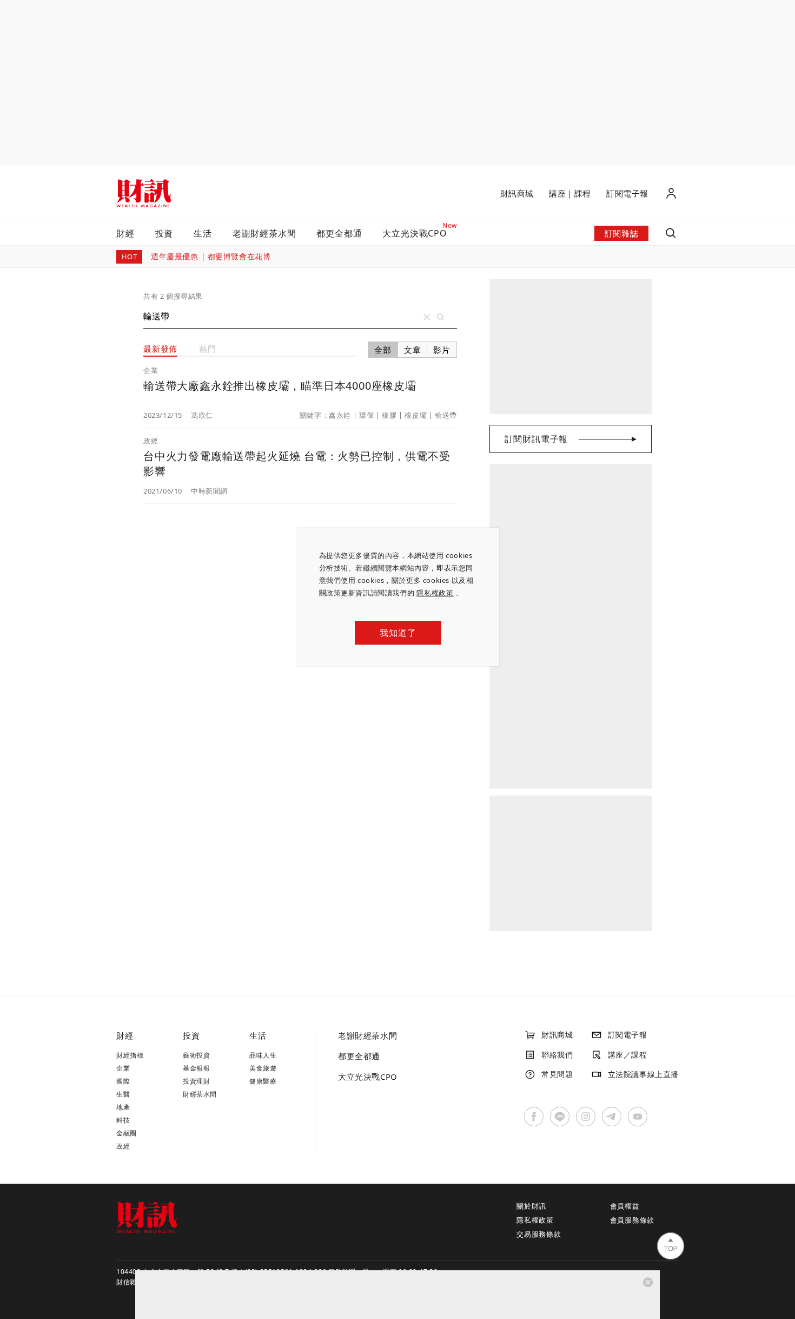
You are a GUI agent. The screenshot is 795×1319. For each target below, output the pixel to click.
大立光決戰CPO (368, 1076)
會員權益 (625, 1206)
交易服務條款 (538, 1234)
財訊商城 (517, 193)
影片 (442, 349)
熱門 (207, 348)
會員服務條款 (632, 1220)
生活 (203, 233)
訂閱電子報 (627, 193)
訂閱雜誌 (621, 233)
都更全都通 (339, 233)
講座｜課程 (570, 193)
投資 (164, 233)
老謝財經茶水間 (264, 233)
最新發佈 (160, 348)
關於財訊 (531, 1206)
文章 (412, 349)
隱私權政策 (435, 593)
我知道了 (398, 633)
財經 (125, 233)
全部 (383, 349)
